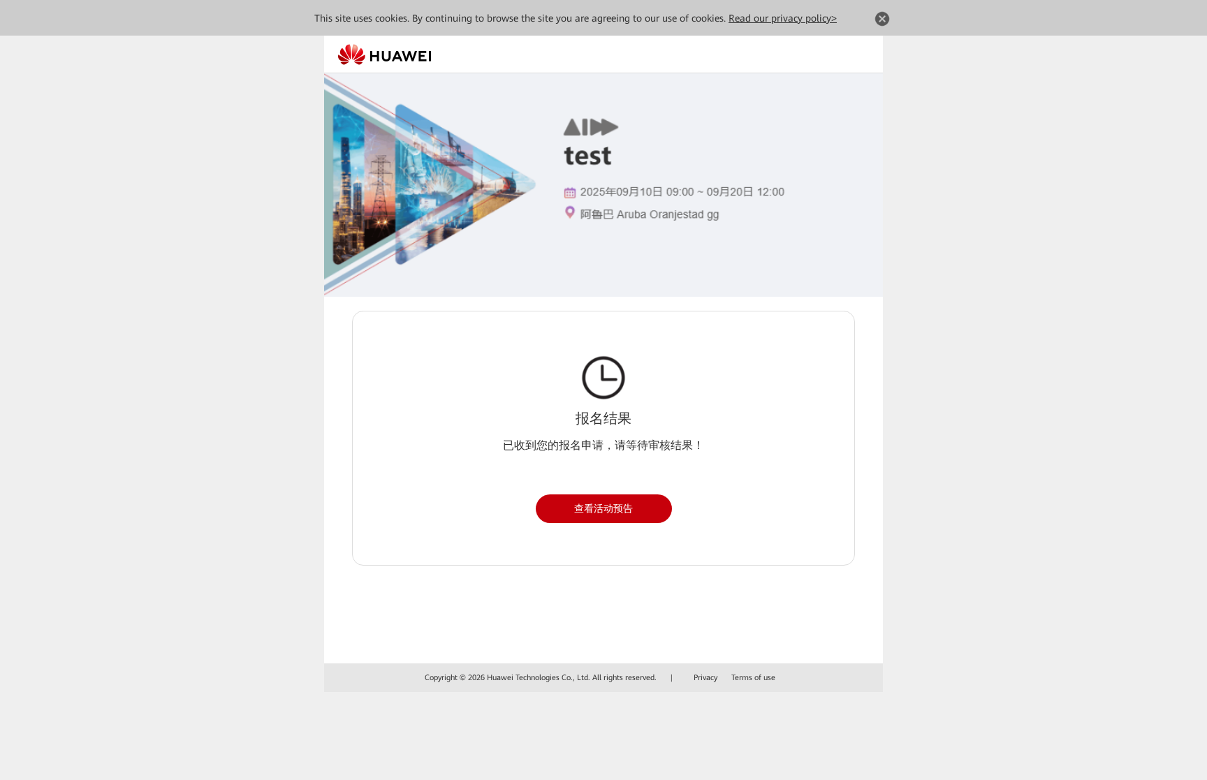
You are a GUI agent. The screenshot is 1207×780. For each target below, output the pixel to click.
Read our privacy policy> (783, 18)
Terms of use (753, 677)
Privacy (705, 677)
